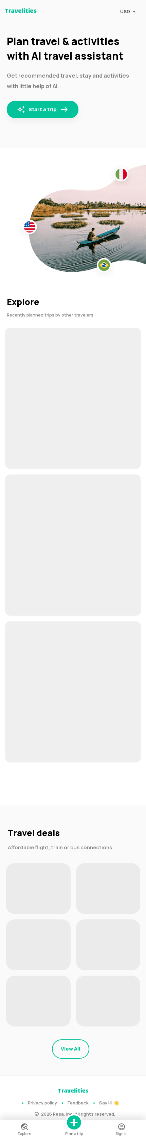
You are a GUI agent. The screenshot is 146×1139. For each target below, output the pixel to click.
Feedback (78, 1103)
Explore (23, 302)
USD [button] (125, 11)
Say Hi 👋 (109, 1103)
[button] (73, 398)
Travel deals (34, 833)
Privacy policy (42, 1103)
